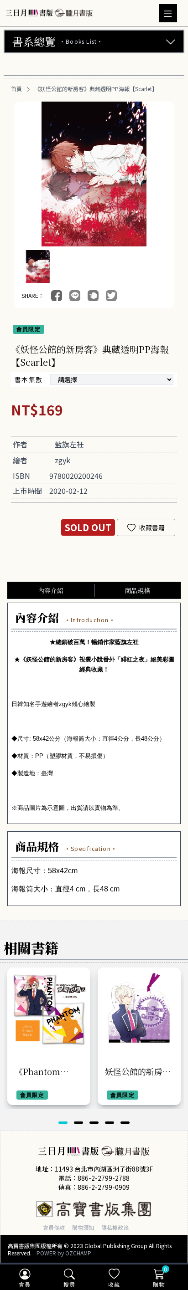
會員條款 (54, 1227)
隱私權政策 (115, 1227)
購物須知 (83, 1227)
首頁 (16, 88)
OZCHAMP (78, 1253)
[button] (63, 1122)
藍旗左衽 (69, 444)
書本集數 (29, 379)
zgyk (62, 460)
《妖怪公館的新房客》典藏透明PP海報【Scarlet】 (96, 88)
